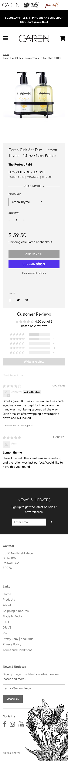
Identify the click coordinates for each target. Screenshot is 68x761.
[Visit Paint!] (52, 5)
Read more (33, 186)
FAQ (6, 622)
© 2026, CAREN (11, 753)
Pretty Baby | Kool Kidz (18, 639)
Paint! (7, 633)
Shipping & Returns (16, 611)
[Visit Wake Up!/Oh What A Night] (31, 5)
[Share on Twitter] (18, 300)
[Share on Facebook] (11, 300)
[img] (12, 386)
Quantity (13, 213)
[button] (17, 334)
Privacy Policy (12, 644)
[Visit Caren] (10, 5)
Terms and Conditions (17, 650)
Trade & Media (12, 616)
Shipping (14, 242)
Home (6, 54)
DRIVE (7, 627)
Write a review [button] (34, 361)
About (7, 605)
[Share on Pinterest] (26, 300)
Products (9, 599)
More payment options (34, 273)
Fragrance (14, 194)
